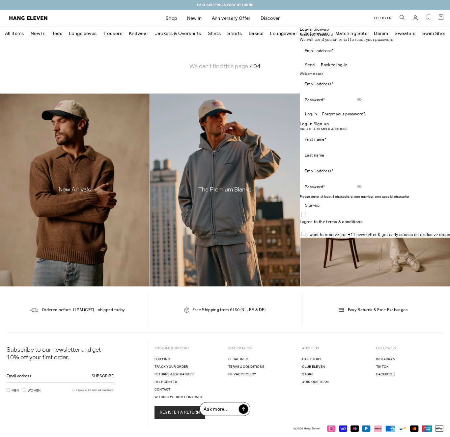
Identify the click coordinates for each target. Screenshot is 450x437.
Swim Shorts (436, 33)
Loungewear (283, 33)
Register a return (180, 412)
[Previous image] (196, 116)
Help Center (166, 382)
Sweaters (405, 33)
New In (38, 33)
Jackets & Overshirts (178, 33)
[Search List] (402, 18)
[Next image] (248, 116)
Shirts (214, 33)
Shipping (162, 359)
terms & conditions (344, 221)
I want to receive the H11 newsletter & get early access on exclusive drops (378, 234)
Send (310, 65)
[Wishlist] (428, 19)
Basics (256, 33)
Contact (163, 389)
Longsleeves (83, 33)
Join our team (315, 382)
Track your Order (171, 366)
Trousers (112, 33)
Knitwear (138, 33)
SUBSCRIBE (103, 376)
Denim (381, 33)
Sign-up (312, 205)
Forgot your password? (344, 114)
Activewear (316, 33)
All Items (14, 33)
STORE (307, 374)
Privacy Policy (242, 374)
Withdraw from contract (179, 397)
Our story (311, 359)
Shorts (234, 33)
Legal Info (238, 359)
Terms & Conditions (246, 366)
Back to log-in (334, 65)
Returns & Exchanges (174, 374)
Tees (57, 33)
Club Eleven (313, 366)
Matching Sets (351, 33)
